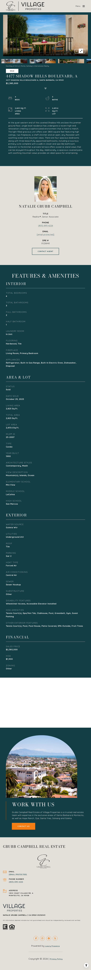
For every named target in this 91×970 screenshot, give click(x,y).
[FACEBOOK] (36, 938)
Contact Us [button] (24, 826)
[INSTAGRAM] (42, 938)
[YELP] (55, 938)
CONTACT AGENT (45, 251)
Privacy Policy (56, 959)
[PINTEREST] (48, 938)
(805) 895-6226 (45, 225)
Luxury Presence (52, 946)
